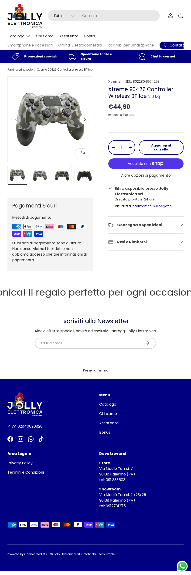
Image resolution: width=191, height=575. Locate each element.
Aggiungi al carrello (161, 147)
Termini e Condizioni (25, 472)
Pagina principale (20, 69)
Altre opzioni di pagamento (146, 175)
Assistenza (68, 36)
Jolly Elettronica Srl (67, 554)
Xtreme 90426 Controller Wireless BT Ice (64, 69)
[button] (181, 16)
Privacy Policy (20, 463)
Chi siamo (45, 36)
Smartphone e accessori (30, 45)
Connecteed (33, 554)
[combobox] (104, 15)
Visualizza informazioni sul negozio (143, 206)
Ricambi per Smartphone (131, 45)
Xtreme (114, 81)
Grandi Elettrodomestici (80, 45)
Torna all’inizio (95, 370)
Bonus (89, 36)
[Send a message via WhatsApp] (182, 566)
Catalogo (107, 404)
